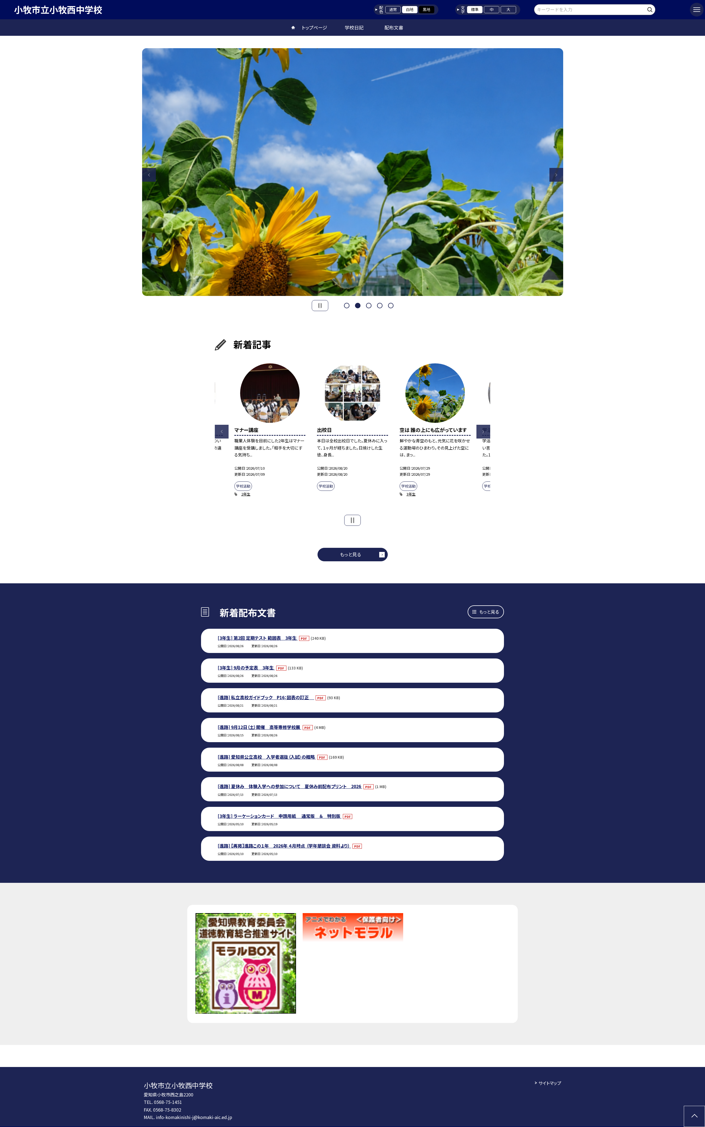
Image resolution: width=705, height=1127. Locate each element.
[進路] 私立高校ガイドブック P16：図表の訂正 (266, 697)
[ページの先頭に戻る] (694, 1116)
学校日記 (354, 27)
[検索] (651, 8)
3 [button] (369, 305)
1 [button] (346, 305)
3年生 (411, 494)
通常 (393, 9)
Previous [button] (149, 175)
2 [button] (357, 305)
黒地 (426, 9)
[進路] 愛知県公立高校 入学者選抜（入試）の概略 (267, 756)
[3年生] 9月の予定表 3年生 (246, 667)
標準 (475, 9)
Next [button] (556, 175)
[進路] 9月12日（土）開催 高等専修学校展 (259, 727)
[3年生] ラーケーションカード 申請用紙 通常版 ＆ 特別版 (279, 816)
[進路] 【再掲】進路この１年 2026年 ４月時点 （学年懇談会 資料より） (284, 845)
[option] (352, 172)
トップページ (314, 27)
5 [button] (391, 305)
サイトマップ (549, 1083)
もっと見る (350, 554)
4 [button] (380, 305)
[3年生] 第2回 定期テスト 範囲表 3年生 (258, 638)
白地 (410, 9)
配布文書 (393, 27)
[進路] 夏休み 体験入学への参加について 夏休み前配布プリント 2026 (290, 786)
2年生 (245, 494)
